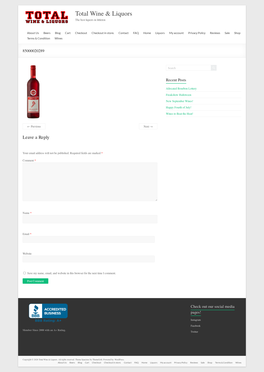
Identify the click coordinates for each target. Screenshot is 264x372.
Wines (58, 38)
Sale (227, 33)
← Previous (34, 126)
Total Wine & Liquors (103, 13)
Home (147, 33)
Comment (29, 160)
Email (27, 234)
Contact (124, 33)
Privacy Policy (196, 33)
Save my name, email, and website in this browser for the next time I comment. (71, 273)
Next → (148, 126)
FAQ (136, 33)
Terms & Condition (38, 38)
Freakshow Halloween (178, 95)
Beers (46, 33)
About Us (33, 33)
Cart (68, 33)
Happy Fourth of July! (178, 107)
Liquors (160, 33)
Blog (58, 33)
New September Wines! (179, 101)
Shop (237, 33)
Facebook (195, 325)
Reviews (215, 33)
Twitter (194, 331)
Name (27, 213)
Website (27, 253)
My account (176, 33)
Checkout (81, 33)
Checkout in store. (103, 33)
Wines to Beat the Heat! (179, 113)
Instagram (196, 319)
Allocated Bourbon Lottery (181, 88)
